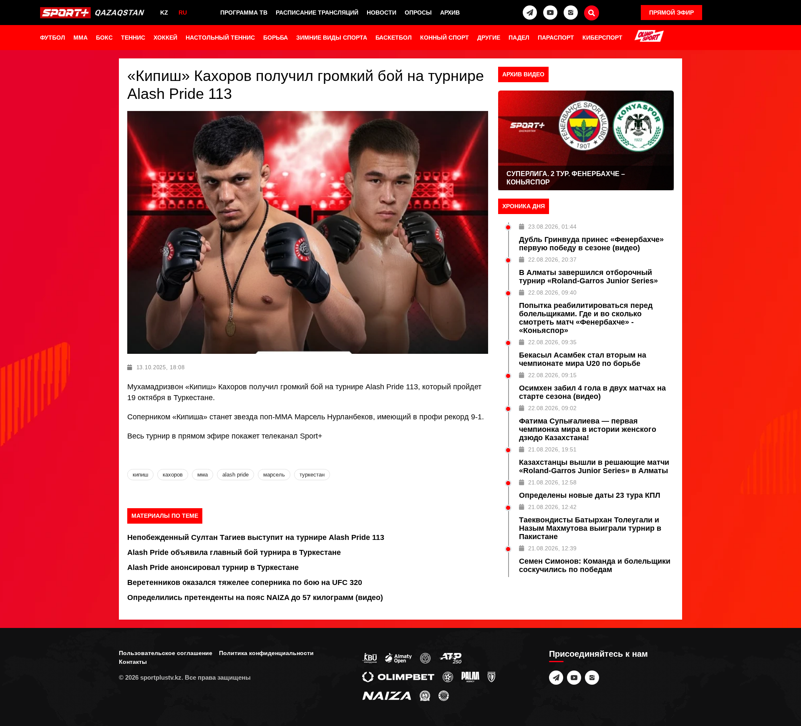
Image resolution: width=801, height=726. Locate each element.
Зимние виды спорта (331, 37)
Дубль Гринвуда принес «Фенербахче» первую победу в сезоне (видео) (591, 243)
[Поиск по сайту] (591, 12)
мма (202, 474)
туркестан (312, 474)
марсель (274, 474)
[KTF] (425, 657)
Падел (519, 37)
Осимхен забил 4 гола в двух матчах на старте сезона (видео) (592, 392)
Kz (164, 12)
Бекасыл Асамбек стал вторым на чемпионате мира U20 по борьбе (582, 359)
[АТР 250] (450, 657)
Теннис (133, 37)
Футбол (52, 37)
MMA (80, 37)
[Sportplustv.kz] (94, 12)
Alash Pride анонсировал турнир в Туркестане (213, 567)
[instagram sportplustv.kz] (571, 12)
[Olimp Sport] (649, 36)
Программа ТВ (243, 12)
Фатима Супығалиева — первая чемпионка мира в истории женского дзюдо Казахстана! (587, 429)
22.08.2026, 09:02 (552, 408)
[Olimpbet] (398, 676)
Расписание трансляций (317, 12)
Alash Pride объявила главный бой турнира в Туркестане (234, 552)
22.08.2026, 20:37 (552, 259)
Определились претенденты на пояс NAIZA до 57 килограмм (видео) (255, 597)
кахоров (173, 474)
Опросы (418, 12)
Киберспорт (602, 37)
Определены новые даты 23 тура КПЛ (589, 495)
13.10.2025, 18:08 (160, 367)
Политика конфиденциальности (266, 653)
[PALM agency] (470, 676)
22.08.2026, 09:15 (552, 375)
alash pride (235, 474)
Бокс (104, 37)
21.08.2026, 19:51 (552, 449)
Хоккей (165, 37)
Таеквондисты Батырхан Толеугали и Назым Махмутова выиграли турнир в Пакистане (590, 528)
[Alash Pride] (443, 695)
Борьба (275, 37)
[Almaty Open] (398, 657)
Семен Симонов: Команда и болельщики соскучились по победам (594, 565)
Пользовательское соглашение (165, 653)
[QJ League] (491, 676)
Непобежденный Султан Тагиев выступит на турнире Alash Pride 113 (255, 537)
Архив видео (523, 74)
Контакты (133, 661)
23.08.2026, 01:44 (552, 226)
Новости (381, 12)
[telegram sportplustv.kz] (530, 12)
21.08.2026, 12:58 (552, 482)
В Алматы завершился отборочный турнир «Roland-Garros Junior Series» (588, 276)
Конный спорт (444, 37)
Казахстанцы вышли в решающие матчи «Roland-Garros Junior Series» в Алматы (594, 466)
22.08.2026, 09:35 (552, 342)
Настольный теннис (220, 37)
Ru (183, 12)
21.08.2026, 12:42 (552, 507)
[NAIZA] (386, 695)
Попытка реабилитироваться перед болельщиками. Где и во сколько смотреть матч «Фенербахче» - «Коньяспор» (585, 318)
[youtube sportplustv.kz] (550, 12)
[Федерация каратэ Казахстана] (425, 695)
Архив (450, 12)
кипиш (140, 474)
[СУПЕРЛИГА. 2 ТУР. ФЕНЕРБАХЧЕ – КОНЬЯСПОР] (586, 140)
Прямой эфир (671, 12)
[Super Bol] (448, 676)
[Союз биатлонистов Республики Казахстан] (369, 657)
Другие (488, 37)
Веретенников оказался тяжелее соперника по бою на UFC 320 (244, 582)
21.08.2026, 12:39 (552, 548)
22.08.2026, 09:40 (552, 292)
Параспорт (556, 37)
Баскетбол (393, 37)
